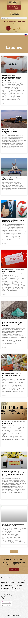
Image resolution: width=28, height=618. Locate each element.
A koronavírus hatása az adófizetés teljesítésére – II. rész (13, 524)
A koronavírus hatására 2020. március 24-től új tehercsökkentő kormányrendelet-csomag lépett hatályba (13, 474)
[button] (14, 33)
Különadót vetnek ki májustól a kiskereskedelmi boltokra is (12, 374)
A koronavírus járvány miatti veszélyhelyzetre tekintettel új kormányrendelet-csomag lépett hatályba (12, 323)
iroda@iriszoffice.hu (14, 14)
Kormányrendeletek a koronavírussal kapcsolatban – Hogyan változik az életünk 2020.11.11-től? (12, 78)
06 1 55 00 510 (14, 13)
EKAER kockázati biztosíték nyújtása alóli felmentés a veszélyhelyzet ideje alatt (11, 131)
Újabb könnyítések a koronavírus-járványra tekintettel (13, 270)
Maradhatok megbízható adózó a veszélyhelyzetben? (13, 220)
